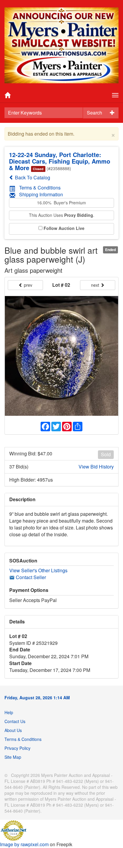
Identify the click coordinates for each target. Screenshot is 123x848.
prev (27, 285)
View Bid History (96, 466)
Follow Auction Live (64, 228)
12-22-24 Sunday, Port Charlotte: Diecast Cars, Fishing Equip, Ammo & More (59, 161)
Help (8, 712)
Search (94, 112)
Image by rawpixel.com (24, 844)
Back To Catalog (32, 177)
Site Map (12, 757)
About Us (13, 730)
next (95, 285)
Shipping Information (41, 194)
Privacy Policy (17, 748)
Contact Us (14, 721)
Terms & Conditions (40, 187)
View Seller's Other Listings (38, 570)
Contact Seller (30, 577)
